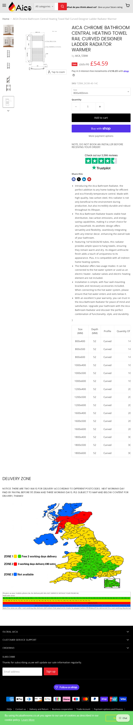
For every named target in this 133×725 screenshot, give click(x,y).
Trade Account (83, 709)
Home (5, 18)
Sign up (50, 671)
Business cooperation (62, 709)
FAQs (9, 709)
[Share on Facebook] (74, 179)
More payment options (101, 136)
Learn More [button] (28, 720)
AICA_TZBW (81, 55)
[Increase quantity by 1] (100, 106)
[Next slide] (8, 110)
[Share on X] (79, 179)
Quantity (76, 99)
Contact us (20, 709)
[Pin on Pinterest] (89, 179)
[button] (8, 29)
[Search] (62, 6)
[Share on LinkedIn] (84, 179)
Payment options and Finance (108, 709)
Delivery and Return (38, 709)
